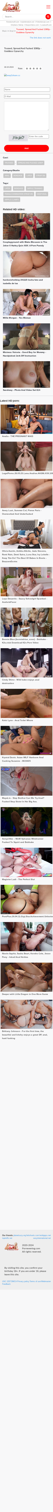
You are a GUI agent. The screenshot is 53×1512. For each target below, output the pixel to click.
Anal (11, 31)
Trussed (9, 163)
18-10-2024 (9, 67)
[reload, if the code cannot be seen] (18, 137)
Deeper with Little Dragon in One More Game (25, 994)
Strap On (40, 176)
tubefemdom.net (27, 22)
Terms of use (35, 1281)
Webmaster (46, 1281)
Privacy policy (23, 1281)
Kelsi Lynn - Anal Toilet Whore (17, 720)
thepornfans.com (32, 25)
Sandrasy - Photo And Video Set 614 (21, 390)
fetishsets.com (32, 1235)
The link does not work (40, 37)
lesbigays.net (45, 1235)
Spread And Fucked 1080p (30, 163)
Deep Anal (42, 194)
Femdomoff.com (12, 22)
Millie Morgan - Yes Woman (17, 318)
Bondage (18, 176)
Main (4, 31)
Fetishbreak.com (42, 22)
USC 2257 (6, 1281)
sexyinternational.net (42, 1238)
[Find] (48, 16)
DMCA (14, 1281)
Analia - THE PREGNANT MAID (17, 436)
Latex (29, 176)
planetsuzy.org (20, 1235)
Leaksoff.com (46, 25)
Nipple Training (34, 188)
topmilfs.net (7, 1238)
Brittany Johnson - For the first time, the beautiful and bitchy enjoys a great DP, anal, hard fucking (25, 1034)
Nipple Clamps (12, 200)
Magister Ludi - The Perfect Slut (18, 879)
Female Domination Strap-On (19, 194)
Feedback (6, 1284)
